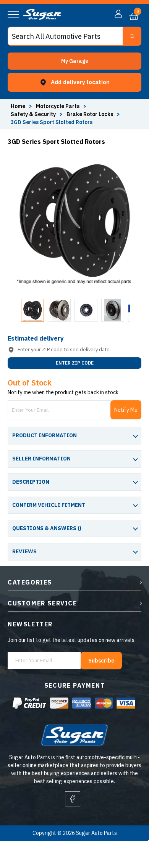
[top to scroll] (127, 803)
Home (18, 106)
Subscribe (101, 660)
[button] (74, 61)
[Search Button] (132, 36)
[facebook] (72, 798)
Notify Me (126, 409)
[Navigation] (13, 14)
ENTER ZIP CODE (75, 363)
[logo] (42, 17)
